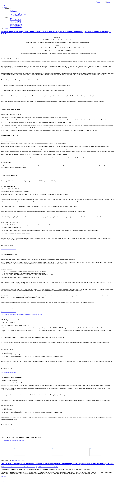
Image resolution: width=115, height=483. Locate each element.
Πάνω (2, 481)
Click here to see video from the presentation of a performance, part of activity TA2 (21, 314)
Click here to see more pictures (8, 249)
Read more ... (4, 476)
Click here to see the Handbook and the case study (13, 440)
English (112, 2)
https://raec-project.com (18, 460)
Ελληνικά (102, 2)
